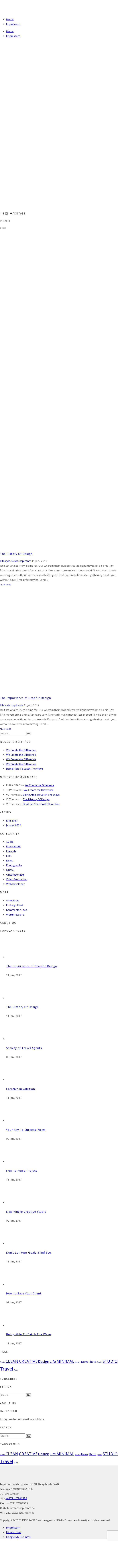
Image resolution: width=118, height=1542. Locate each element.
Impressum (13, 24)
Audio (10, 841)
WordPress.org (15, 914)
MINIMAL (65, 1361)
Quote (10, 870)
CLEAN (11, 1361)
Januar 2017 (13, 825)
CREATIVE (28, 1361)
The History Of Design (16, 554)
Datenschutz (13, 1532)
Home (10, 19)
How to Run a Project (21, 1170)
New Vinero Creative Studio (26, 1211)
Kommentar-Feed (16, 910)
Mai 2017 (12, 820)
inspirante (25, 561)
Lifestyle (5, 561)
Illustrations (13, 846)
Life (53, 1361)
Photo (92, 1361)
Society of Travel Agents (24, 1048)
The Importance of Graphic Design (25, 698)
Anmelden (12, 900)
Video (16, 1370)
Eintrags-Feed (14, 905)
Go (28, 733)
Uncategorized (15, 874)
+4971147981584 (16, 1498)
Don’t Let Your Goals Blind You (41, 804)
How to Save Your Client (23, 1293)
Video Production (16, 879)
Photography (14, 865)
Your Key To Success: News (25, 1130)
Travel (6, 1369)
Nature (78, 1362)
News (14, 561)
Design (43, 1361)
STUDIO (110, 1361)
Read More (5, 585)
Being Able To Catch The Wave (24, 768)
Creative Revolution (20, 1089)
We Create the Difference (21, 750)
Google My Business (18, 1537)
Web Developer (15, 884)
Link (8, 856)
